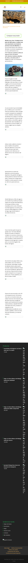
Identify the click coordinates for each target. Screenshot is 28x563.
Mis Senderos (7, 535)
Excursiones (6, 526)
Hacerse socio (7, 530)
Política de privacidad (16, 548)
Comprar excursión (13, 36)
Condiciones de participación (13, 553)
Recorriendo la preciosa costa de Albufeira (11, 27)
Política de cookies (13, 549)
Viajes (5, 528)
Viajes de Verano (8, 524)
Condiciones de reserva (13, 551)
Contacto (6, 533)
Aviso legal (7, 548)
